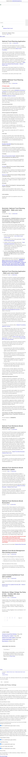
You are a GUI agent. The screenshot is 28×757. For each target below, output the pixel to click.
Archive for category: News (8, 32)
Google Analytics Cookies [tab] (5, 713)
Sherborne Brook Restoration (20, 544)
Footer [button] (1, 669)
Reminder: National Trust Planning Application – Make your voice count (13, 210)
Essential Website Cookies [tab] (5, 701)
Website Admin (16, 43)
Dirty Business (5, 641)
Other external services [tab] (4, 727)
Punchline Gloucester (6, 144)
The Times (4, 166)
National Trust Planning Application (13, 41)
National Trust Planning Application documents (11, 309)
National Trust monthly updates (8, 637)
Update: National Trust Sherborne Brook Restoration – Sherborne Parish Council (13, 64)
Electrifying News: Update (7, 635)
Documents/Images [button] (3, 756)
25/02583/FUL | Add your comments (9, 95)
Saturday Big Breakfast (7, 639)
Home (8, 34)
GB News (4, 185)
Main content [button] (2, 36)
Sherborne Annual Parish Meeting (9, 634)
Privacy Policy (12, 656)
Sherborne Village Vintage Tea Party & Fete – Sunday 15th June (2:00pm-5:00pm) (14, 593)
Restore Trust (4, 174)
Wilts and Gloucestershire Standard (9, 155)
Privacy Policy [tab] (2, 750)
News (11, 43)
